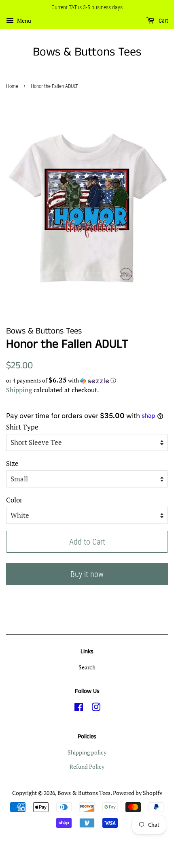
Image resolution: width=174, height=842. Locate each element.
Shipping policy (87, 752)
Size (12, 463)
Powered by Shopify (137, 793)
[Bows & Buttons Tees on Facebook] (78, 708)
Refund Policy (87, 766)
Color (14, 499)
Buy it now (87, 574)
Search (87, 667)
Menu (23, 20)
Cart (162, 20)
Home (12, 86)
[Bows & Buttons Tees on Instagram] (95, 708)
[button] (87, 380)
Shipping (19, 389)
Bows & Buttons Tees (87, 52)
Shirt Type (22, 427)
